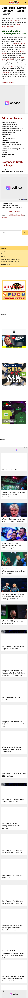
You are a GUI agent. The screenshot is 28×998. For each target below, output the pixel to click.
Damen (3, 254)
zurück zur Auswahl (8, 82)
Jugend (3, 256)
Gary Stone (5, 72)
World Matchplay (15, 20)
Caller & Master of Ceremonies (10, 259)
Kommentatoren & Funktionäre (10, 262)
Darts (22, 215)
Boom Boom (16, 215)
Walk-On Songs (5, 264)
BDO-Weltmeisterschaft (11, 25)
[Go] (25, 232)
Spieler (3, 248)
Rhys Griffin (9, 67)
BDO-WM (9, 215)
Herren (3, 251)
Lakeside (4, 217)
